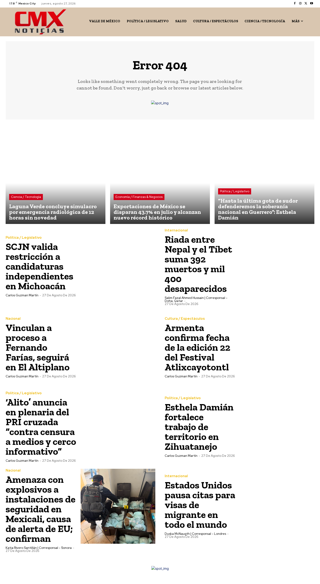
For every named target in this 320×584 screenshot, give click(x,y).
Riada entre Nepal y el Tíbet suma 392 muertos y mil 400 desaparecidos (198, 263)
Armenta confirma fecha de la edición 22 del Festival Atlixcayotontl (197, 347)
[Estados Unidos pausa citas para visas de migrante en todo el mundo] (277, 506)
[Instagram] (300, 3)
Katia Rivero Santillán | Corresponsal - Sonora (39, 548)
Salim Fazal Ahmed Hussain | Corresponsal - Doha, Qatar (196, 299)
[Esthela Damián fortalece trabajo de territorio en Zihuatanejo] (277, 426)
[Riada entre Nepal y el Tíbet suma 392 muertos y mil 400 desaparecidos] (277, 266)
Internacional (176, 230)
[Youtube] (311, 3)
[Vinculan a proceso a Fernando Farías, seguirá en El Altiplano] (118, 347)
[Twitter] (306, 3)
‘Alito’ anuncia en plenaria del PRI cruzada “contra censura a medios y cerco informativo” (41, 426)
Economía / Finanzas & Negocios (139, 197)
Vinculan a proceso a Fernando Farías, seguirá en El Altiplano (38, 347)
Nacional (13, 318)
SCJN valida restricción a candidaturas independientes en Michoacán (39, 266)
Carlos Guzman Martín (22, 295)
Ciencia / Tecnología (26, 197)
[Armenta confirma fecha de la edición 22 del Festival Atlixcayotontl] (277, 347)
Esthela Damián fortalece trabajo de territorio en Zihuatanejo (199, 426)
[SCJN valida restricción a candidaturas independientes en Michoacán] (118, 266)
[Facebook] (295, 3)
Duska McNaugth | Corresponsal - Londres (195, 534)
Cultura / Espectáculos (185, 318)
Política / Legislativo (234, 191)
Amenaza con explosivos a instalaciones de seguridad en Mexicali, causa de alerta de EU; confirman (40, 508)
